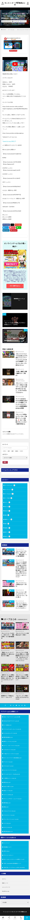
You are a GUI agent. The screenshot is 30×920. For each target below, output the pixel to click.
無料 (9, 451)
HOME (4, 29)
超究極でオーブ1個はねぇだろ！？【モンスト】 (7, 696)
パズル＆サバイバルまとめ (9, 749)
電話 (21, 918)
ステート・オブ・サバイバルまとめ (11, 745)
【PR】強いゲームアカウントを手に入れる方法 (14, 867)
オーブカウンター (10, 485)
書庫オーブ (8, 519)
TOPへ (27, 918)
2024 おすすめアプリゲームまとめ (11, 721)
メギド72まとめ (7, 823)
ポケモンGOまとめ (7, 827)
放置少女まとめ (6, 782)
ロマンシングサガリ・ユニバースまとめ (12, 798)
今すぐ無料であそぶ (15, 285)
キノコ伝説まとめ (7, 725)
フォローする (19, 302)
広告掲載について (7, 847)
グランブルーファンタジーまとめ (10, 819)
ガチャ (4, 451)
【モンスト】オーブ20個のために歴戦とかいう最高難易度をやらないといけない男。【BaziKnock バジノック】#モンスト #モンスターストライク (22, 656)
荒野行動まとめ (6, 802)
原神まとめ (5, 807)
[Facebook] (6, 225)
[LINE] (18, 227)
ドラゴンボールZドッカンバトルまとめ (12, 729)
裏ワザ (7, 532)
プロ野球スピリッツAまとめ (9, 778)
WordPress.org (5, 891)
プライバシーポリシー (8, 855)
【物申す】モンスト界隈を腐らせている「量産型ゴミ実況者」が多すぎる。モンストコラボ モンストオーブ (7, 678)
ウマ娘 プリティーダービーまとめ (11, 753)
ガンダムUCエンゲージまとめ (10, 733)
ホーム (3, 918)
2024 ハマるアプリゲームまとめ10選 (11, 716)
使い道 (7, 506)
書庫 (12, 451)
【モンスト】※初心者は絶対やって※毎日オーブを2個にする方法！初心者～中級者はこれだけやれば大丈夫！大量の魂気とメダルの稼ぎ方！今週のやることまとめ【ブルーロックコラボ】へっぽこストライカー (21, 569)
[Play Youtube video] (15, 64)
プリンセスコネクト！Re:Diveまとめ (11, 774)
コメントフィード (6, 887)
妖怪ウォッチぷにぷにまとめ (9, 741)
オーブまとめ (16, 21)
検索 (5, 462)
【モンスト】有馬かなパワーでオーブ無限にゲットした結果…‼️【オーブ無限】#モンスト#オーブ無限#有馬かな (21, 419)
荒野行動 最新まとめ (8, 737)
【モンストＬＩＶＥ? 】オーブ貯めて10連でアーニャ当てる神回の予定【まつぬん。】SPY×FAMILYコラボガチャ (21, 387)
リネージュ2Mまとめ (8, 794)
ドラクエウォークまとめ (8, 815)
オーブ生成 (8, 498)
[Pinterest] (13, 230)
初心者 (7, 510)
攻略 (7, 515)
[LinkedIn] (6, 230)
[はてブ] (5, 227)
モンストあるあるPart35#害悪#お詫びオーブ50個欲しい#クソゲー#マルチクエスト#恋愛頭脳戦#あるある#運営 (21, 403)
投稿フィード (5, 883)
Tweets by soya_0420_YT (9, 141)
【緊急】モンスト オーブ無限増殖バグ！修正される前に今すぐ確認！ (7, 654)
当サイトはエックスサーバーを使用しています (13, 859)
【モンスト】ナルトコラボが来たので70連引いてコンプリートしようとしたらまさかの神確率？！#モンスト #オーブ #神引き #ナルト (21, 359)
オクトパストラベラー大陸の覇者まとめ (12, 757)
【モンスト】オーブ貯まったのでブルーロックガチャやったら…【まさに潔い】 (21, 594)
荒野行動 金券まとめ (8, 831)
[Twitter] (12, 225)
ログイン (16, 434)
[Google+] (18, 225)
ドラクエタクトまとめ (8, 766)
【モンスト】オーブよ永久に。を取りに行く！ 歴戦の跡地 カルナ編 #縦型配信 (21, 553)
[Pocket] (12, 227)
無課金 (16, 451)
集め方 (7, 536)
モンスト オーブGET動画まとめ (15, 3)
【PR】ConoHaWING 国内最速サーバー (12, 863)
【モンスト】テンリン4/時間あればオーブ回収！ (21, 584)
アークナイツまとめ (7, 762)
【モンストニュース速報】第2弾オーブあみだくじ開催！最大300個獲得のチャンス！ (22, 677)
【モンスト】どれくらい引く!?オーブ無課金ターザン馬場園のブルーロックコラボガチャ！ (21, 605)
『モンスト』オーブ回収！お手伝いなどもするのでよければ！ (22, 697)
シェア (9, 918)
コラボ (21, 451)
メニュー (15, 918)
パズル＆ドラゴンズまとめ (9, 811)
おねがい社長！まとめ (8, 786)
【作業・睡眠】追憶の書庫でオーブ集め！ (21, 373)
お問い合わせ (6, 851)
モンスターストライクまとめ (9, 770)
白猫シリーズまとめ (7, 790)
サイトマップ (6, 843)
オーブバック (9, 489)
